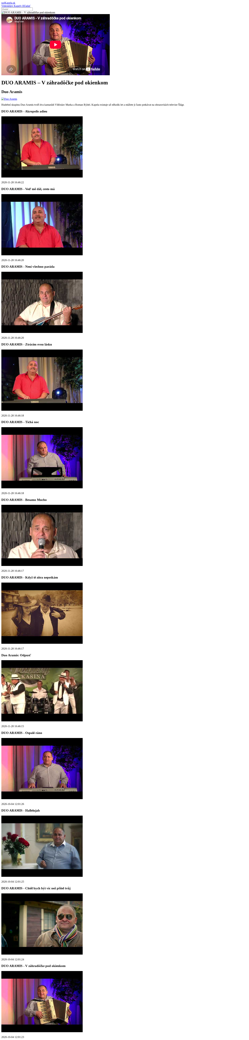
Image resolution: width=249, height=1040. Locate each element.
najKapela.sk (8, 2)
